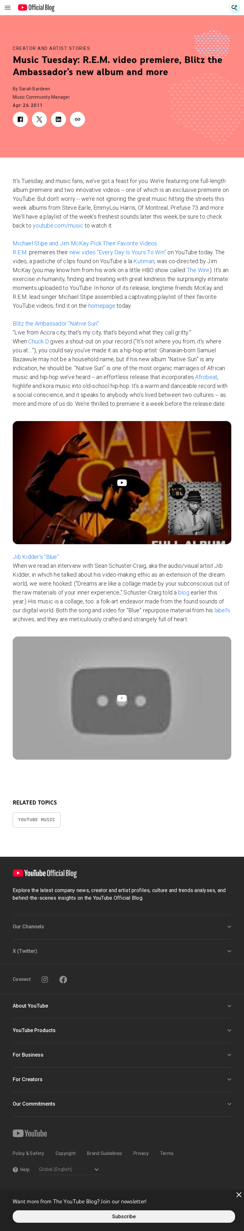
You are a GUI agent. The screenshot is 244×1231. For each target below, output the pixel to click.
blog (183, 592)
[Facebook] (63, 979)
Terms (166, 1153)
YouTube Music (36, 819)
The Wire (198, 270)
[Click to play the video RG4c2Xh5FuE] (122, 482)
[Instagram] (45, 979)
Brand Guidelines (104, 1153)
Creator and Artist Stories (51, 48)
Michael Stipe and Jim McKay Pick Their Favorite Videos (85, 243)
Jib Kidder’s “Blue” (36, 556)
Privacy (141, 1153)
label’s (222, 610)
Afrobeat (206, 377)
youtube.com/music (58, 225)
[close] (239, 1195)
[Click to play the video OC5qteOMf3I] (122, 698)
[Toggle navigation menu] (7, 7)
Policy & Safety (28, 1153)
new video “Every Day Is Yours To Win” (118, 252)
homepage (101, 305)
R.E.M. (20, 252)
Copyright (66, 1153)
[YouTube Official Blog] (36, 7)
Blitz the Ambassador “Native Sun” (56, 323)
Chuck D (38, 341)
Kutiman (143, 261)
